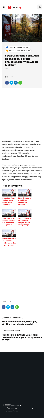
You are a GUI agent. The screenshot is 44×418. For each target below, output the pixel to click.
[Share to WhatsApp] (20, 83)
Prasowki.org (15, 405)
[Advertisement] (22, 114)
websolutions (12, 411)
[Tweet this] (11, 83)
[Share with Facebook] (7, 83)
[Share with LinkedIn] (16, 83)
